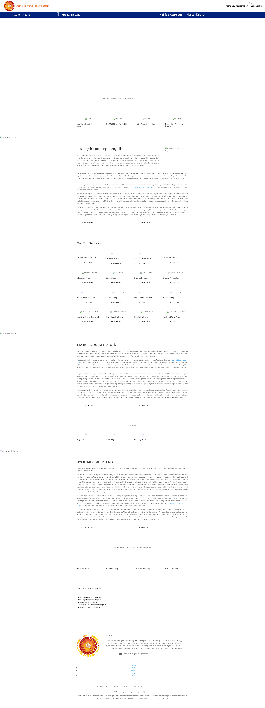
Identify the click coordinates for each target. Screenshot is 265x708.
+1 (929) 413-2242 (20, 14)
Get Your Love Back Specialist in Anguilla (92, 605)
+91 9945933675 (164, 686)
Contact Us (256, 6)
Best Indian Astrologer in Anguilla (89, 597)
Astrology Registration (237, 6)
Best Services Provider (151, 686)
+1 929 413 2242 (87, 223)
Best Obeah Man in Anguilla (87, 602)
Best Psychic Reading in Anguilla (141, 187)
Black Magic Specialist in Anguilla (89, 600)
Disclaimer (109, 692)
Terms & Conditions (152, 692)
